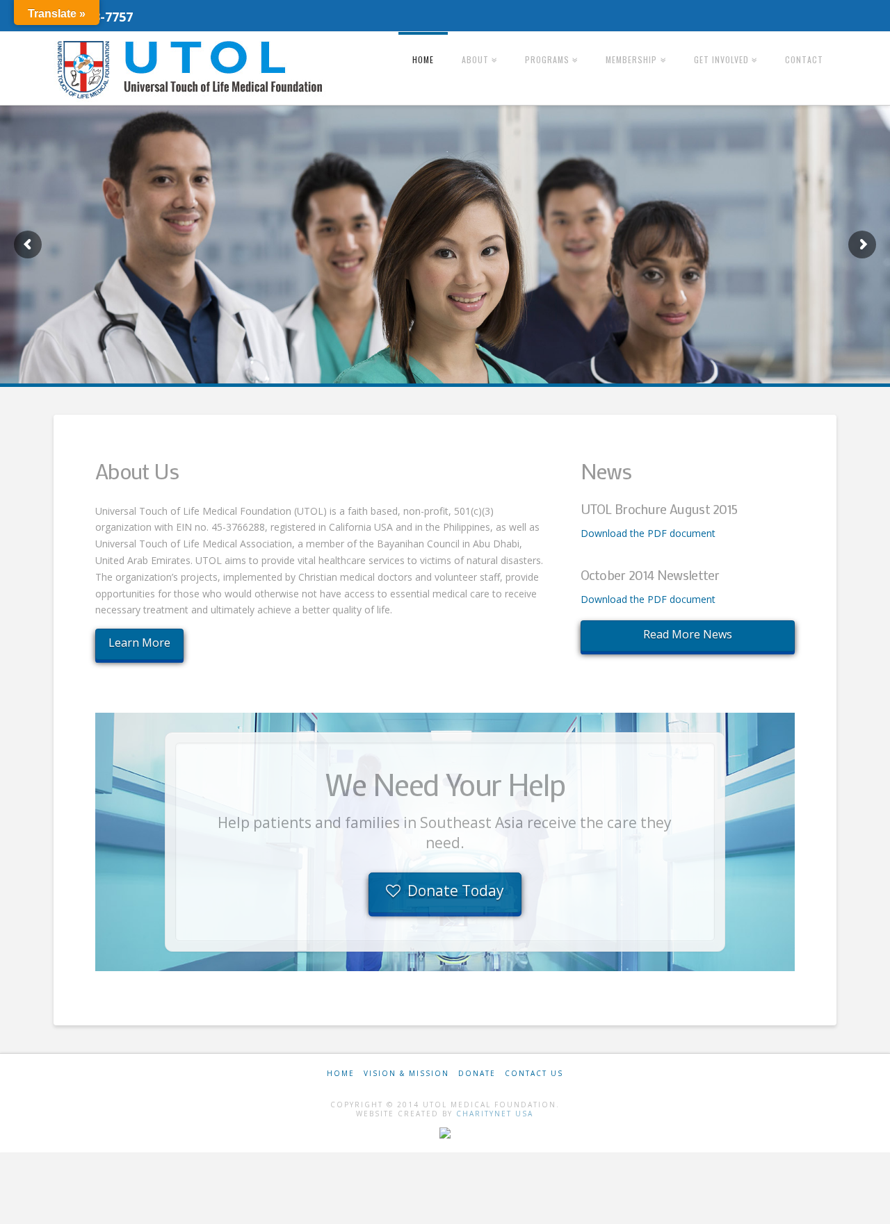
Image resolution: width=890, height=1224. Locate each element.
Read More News (687, 634)
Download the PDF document (648, 533)
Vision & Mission (406, 1073)
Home (341, 1073)
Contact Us (534, 1073)
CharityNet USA (494, 1113)
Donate (477, 1073)
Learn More (139, 642)
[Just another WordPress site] (193, 69)
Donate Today (455, 890)
